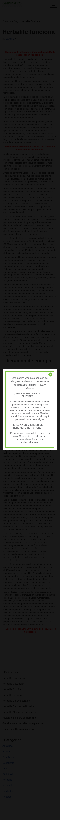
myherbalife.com (30, 442)
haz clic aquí (42, 416)
